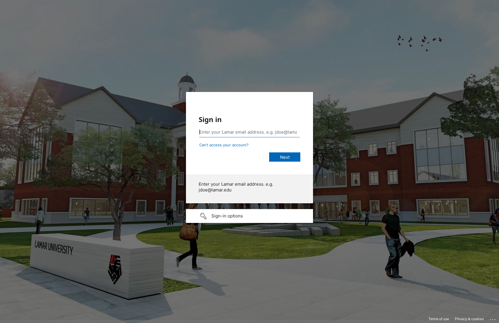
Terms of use (439, 319)
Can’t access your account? (224, 145)
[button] (249, 216)
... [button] (493, 318)
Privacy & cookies (469, 319)
